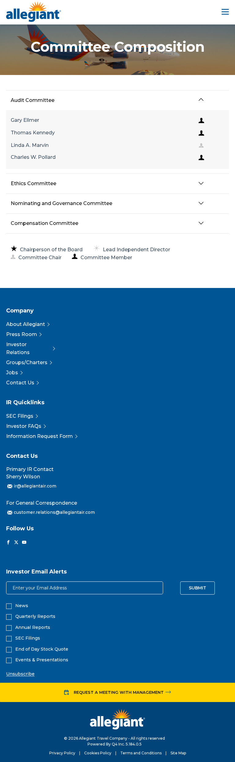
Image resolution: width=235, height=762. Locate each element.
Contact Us (20, 383)
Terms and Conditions (141, 753)
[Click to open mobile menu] (225, 12)
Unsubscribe (20, 674)
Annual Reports (32, 627)
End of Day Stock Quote (41, 649)
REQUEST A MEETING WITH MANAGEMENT (119, 692)
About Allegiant (25, 324)
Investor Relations (18, 348)
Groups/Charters (26, 362)
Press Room (21, 334)
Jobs (12, 372)
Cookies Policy (97, 753)
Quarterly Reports (35, 616)
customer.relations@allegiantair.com (54, 512)
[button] (201, 99)
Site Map (178, 753)
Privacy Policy (62, 753)
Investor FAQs (23, 426)
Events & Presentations (41, 660)
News (21, 605)
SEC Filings (19, 416)
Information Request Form (39, 436)
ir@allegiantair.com (35, 486)
